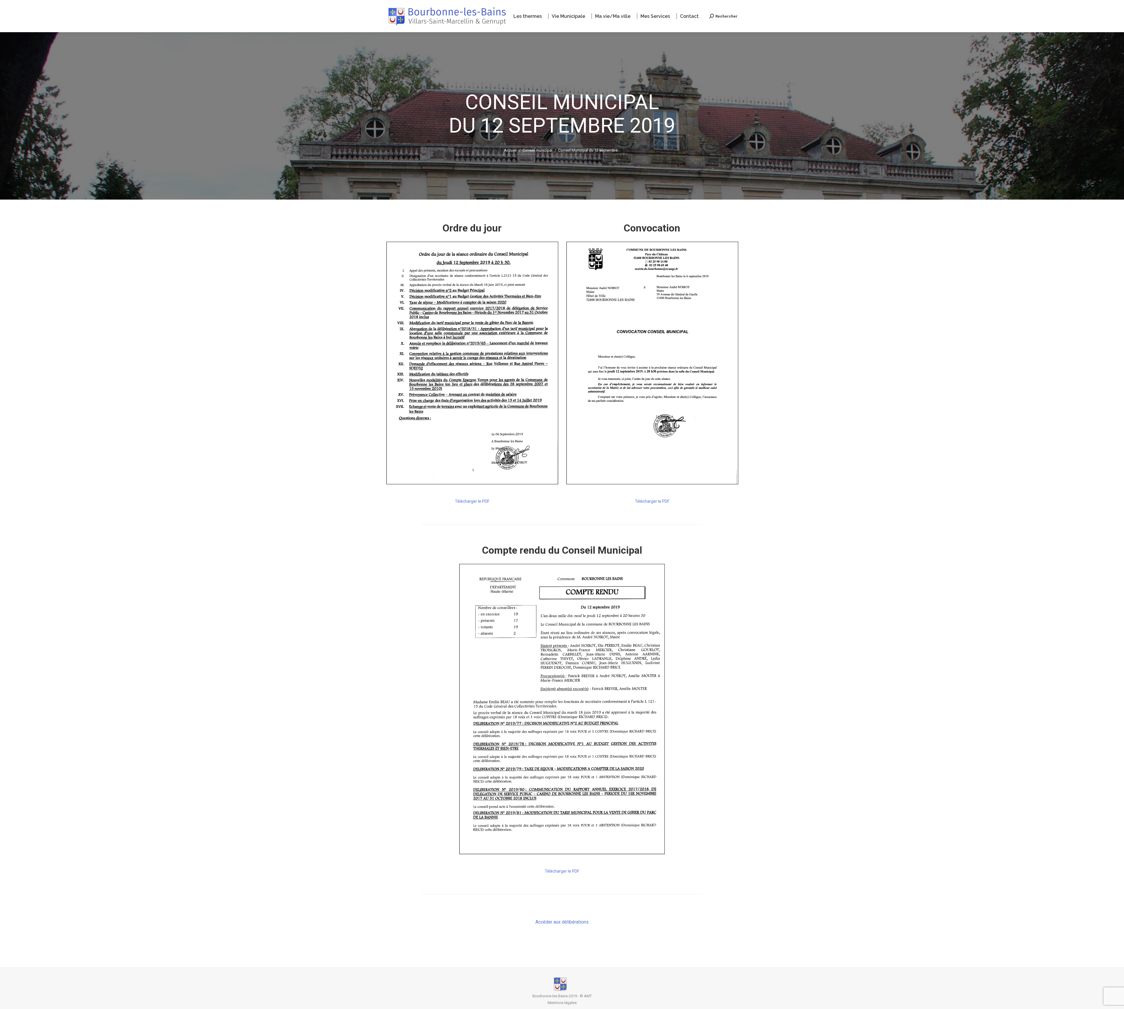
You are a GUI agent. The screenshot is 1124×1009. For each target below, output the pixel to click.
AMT (588, 996)
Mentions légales (562, 1003)
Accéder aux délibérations (562, 922)
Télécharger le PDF (472, 501)
